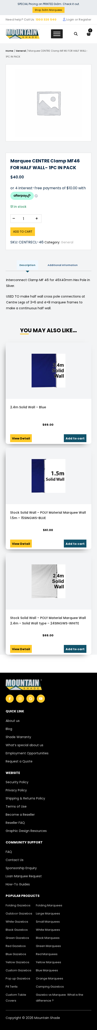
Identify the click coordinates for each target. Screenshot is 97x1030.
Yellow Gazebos (17, 962)
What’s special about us (24, 745)
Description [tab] (27, 265)
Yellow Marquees (48, 962)
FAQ (9, 852)
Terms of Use (16, 806)
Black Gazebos (17, 930)
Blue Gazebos (16, 954)
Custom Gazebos (18, 970)
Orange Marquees (49, 978)
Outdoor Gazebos (19, 913)
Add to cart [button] (75, 438)
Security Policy (17, 782)
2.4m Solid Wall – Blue (28, 407)
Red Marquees (47, 954)
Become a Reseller (20, 814)
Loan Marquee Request (24, 876)
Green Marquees (48, 946)
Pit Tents (12, 986)
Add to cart (22, 231)
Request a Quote (19, 761)
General (21, 51)
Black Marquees (48, 938)
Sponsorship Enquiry (21, 868)
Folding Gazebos (18, 905)
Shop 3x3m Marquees (48, 10)
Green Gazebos (17, 938)
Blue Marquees (47, 970)
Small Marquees (48, 921)
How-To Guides (18, 884)
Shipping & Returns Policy (25, 798)
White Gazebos (17, 921)
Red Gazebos (16, 946)
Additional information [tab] (63, 265)
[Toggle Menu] (56, 34)
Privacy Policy (16, 790)
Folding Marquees (49, 905)
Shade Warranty (18, 737)
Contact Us (14, 860)
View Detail (21, 438)
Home (9, 51)
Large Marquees (48, 913)
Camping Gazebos (50, 986)
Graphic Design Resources (26, 831)
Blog (9, 729)
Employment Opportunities (27, 753)
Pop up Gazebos (18, 978)
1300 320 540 (46, 19)
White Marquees (48, 930)
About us (13, 720)
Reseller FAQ (15, 822)
